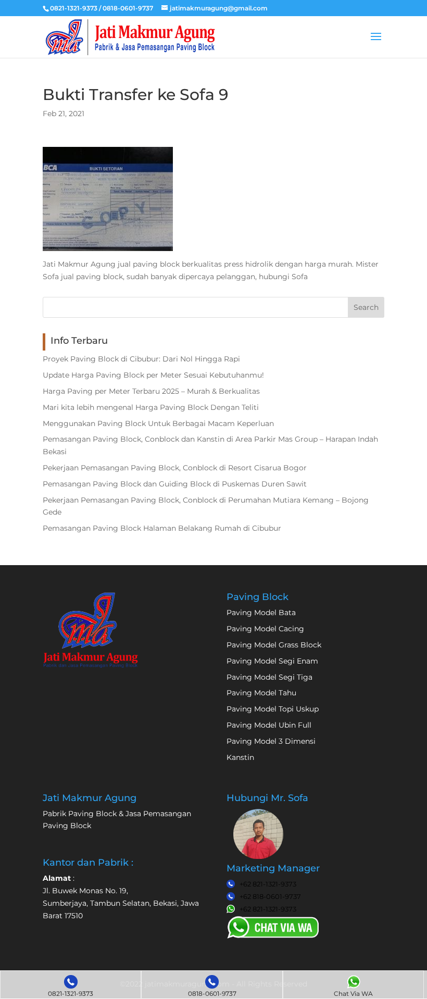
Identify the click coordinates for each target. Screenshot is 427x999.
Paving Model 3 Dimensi (271, 741)
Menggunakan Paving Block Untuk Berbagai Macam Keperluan (158, 423)
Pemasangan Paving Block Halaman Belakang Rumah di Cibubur (162, 528)
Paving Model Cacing (265, 628)
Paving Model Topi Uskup (273, 709)
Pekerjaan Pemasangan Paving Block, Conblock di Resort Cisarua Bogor (175, 467)
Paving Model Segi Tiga (269, 677)
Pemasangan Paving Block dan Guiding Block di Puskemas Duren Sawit (175, 484)
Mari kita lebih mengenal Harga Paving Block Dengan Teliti (151, 407)
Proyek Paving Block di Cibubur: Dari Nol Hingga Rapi (141, 359)
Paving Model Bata (261, 612)
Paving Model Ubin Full (269, 725)
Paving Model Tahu (261, 692)
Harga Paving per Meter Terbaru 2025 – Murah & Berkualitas (151, 391)
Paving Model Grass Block (274, 645)
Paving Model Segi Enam (272, 661)
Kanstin (240, 757)
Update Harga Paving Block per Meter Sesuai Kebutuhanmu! (153, 375)
